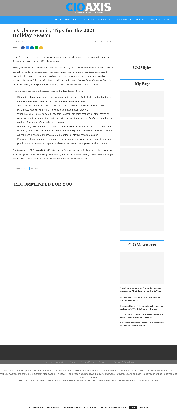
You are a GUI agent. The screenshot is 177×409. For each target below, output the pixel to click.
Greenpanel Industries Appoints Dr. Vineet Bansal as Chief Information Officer (142, 324)
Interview (121, 20)
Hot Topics (104, 20)
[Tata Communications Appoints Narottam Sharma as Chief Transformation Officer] (142, 268)
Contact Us (104, 362)
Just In (58, 20)
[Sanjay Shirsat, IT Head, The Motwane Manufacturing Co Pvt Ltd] (142, 161)
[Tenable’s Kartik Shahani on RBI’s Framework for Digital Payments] (142, 104)
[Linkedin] (157, 352)
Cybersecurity (20, 168)
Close (133, 407)
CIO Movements (139, 20)
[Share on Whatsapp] (37, 47)
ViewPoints (88, 20)
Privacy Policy (87, 362)
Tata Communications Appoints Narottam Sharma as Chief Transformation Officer (141, 290)
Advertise (60, 362)
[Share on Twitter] (28, 47)
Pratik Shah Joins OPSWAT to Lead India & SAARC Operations (140, 299)
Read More (143, 407)
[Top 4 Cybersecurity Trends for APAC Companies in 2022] (142, 218)
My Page (155, 20)
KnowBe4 (34, 168)
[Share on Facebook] (23, 47)
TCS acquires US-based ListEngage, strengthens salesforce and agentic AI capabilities (141, 315)
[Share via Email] (41, 47)
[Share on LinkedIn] (32, 47)
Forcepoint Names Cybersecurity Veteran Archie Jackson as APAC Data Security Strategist (141, 307)
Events (168, 20)
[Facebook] (144, 352)
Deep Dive (71, 20)
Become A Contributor (124, 362)
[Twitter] (150, 352)
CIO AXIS (18, 41)
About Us (47, 362)
